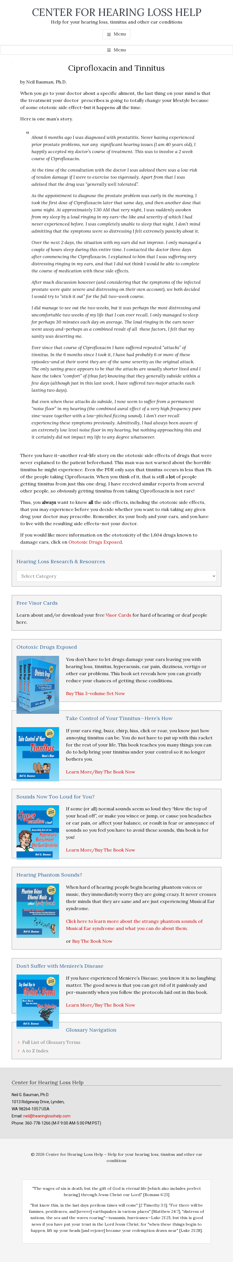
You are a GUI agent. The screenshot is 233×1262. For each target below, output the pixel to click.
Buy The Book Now (92, 941)
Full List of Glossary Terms (51, 1042)
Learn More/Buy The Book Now (100, 772)
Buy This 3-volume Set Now (95, 693)
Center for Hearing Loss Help (116, 12)
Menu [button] (120, 34)
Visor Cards (118, 615)
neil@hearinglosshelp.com (46, 1116)
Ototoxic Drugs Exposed (95, 542)
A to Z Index (35, 1051)
